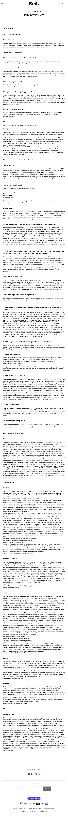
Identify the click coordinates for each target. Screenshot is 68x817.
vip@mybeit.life (8, 197)
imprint (15, 808)
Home (29, 11)
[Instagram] (36, 774)
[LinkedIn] (39, 774)
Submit (47, 788)
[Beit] (34, 3)
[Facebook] (32, 774)
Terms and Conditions (35, 808)
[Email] (29, 774)
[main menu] (2, 3)
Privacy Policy (23, 808)
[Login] (62, 3)
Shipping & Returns (48, 808)
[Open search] (5, 3)
